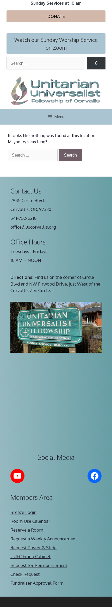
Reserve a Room (26, 530)
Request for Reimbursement (38, 565)
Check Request (25, 574)
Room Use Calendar (30, 521)
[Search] (96, 63)
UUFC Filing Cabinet (30, 556)
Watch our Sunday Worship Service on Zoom (56, 43)
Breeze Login (23, 512)
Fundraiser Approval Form (37, 583)
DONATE (56, 16)
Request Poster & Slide (33, 547)
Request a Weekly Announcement (43, 538)
